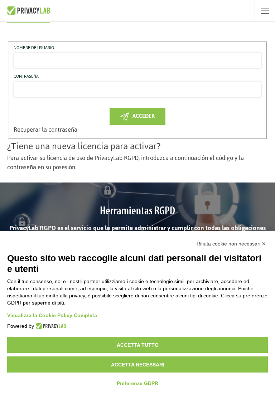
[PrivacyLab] (50, 326)
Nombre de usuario (34, 48)
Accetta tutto (138, 345)
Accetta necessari (137, 365)
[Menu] (265, 10)
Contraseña (26, 76)
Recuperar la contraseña (45, 129)
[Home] (28, 10)
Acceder (143, 116)
